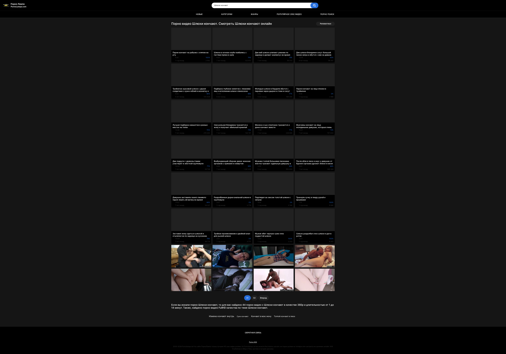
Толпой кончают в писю (284, 316)
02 (254, 298)
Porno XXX (253, 342)
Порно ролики (174, 14)
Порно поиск (327, 14)
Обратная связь (253, 332)
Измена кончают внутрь (221, 316)
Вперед (263, 298)
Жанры (254, 14)
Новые (199, 14)
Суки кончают (243, 316)
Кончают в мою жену (261, 316)
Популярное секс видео (289, 14)
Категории (226, 14)
